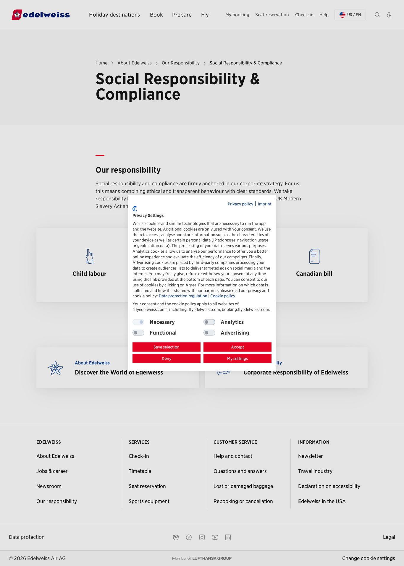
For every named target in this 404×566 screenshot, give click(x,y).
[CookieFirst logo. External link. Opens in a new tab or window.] (134, 208)
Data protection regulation (183, 295)
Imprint (265, 203)
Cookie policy (222, 295)
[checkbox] (209, 322)
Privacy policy (240, 203)
